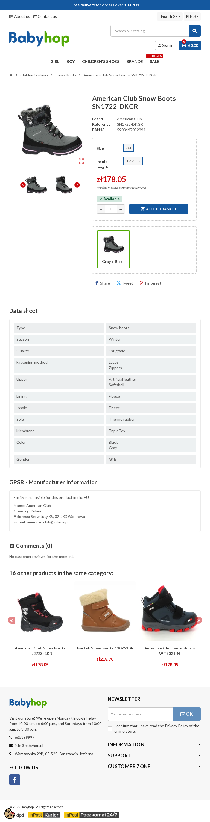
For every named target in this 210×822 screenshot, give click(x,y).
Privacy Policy (176, 725)
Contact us (47, 16)
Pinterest (153, 283)
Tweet (127, 283)
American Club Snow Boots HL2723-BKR (40, 651)
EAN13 (98, 129)
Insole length (102, 164)
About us (21, 16)
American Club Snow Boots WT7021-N (169, 651)
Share (105, 283)
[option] (40, 626)
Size (100, 148)
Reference (101, 124)
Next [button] (198, 620)
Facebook (14, 779)
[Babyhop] (39, 37)
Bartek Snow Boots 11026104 (105, 648)
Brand (97, 118)
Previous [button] (11, 620)
